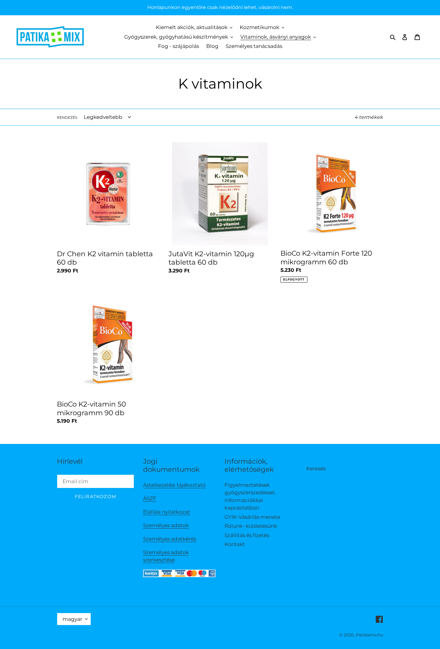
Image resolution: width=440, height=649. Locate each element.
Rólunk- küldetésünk (250, 526)
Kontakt (234, 544)
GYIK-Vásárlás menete (252, 517)
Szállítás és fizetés (246, 535)
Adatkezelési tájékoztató (174, 485)
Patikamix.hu (369, 635)
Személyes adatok (166, 525)
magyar (72, 619)
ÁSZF (149, 498)
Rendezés (67, 117)
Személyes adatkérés (169, 539)
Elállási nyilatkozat (166, 512)
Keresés (316, 468)
